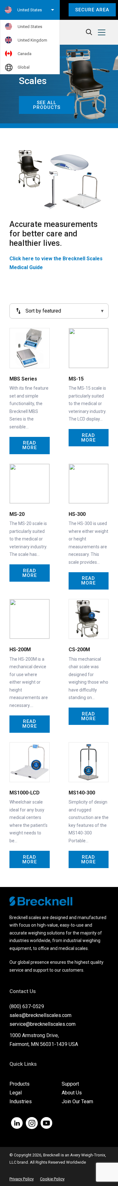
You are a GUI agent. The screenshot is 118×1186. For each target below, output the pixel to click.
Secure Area (92, 10)
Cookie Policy (52, 1179)
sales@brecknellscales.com (40, 1015)
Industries (20, 1101)
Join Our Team (77, 1101)
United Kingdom (32, 40)
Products (19, 1084)
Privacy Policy (21, 1179)
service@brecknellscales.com (42, 1024)
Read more (29, 445)
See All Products (46, 105)
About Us (72, 1093)
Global (24, 67)
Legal (15, 1093)
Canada (24, 53)
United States (30, 26)
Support (70, 1084)
